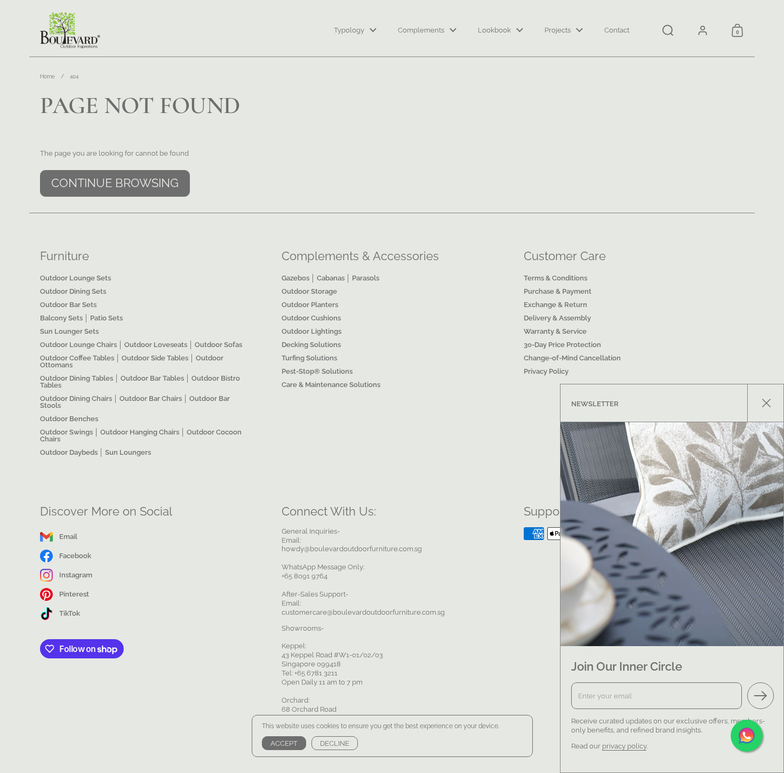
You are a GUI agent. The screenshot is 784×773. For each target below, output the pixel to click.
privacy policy (624, 746)
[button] (668, 30)
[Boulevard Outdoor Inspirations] (70, 30)
